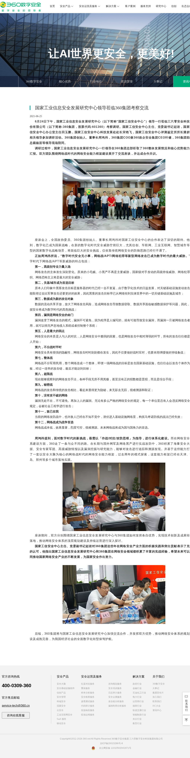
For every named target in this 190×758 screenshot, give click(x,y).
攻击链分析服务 (116, 701)
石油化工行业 (139, 692)
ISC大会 (156, 706)
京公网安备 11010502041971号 (115, 748)
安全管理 (61, 697)
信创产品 (61, 692)
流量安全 (61, 706)
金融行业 (137, 688)
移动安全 (61, 723)
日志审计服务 (115, 692)
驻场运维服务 (87, 714)
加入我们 (157, 697)
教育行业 (137, 723)
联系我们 (157, 701)
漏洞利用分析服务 (117, 706)
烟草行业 (137, 706)
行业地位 (96, 81)
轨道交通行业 (139, 710)
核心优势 (65, 81)
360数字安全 (34, 81)
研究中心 (161, 6)
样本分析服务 (87, 692)
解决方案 (111, 6)
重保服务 (85, 688)
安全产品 (65, 6)
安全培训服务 (115, 688)
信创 (173, 6)
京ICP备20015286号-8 (111, 743)
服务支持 (145, 6)
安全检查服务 (87, 697)
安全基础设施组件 (66, 688)
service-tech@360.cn (16, 705)
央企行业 (137, 719)
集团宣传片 (158, 692)
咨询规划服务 (115, 684)
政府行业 (137, 684)
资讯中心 (157, 710)
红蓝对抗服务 (87, 684)
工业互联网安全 (64, 714)
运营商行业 (138, 701)
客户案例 (130, 6)
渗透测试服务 (87, 701)
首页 (52, 6)
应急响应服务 (87, 710)
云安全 (60, 710)
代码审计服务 (87, 706)
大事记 (157, 81)
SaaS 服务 (61, 719)
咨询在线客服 (16, 715)
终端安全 (61, 701)
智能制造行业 (139, 714)
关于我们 (158, 676)
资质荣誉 (127, 81)
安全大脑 (61, 684)
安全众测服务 (115, 697)
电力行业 (137, 697)
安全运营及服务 (88, 6)
